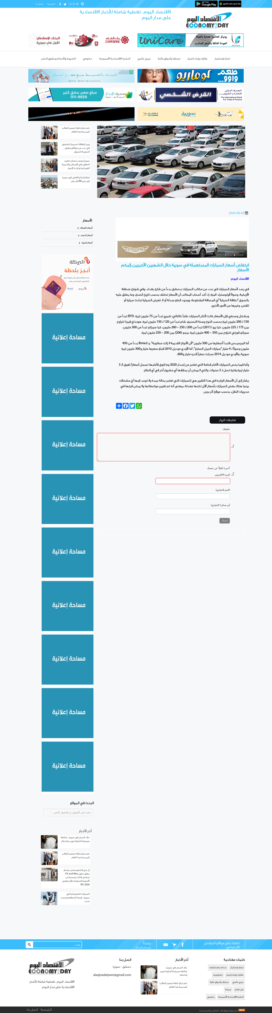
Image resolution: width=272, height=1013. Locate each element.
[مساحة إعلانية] (67, 416)
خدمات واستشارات (217, 967)
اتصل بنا (39, 4)
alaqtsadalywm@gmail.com (112, 975)
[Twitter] (174, 945)
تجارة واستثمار (237, 967)
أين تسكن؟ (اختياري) (220, 505)
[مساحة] (67, 684)
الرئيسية (51, 4)
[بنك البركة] (67, 309)
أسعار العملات (86, 228)
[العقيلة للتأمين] (67, 791)
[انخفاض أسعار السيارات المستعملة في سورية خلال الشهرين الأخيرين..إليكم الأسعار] (171, 197)
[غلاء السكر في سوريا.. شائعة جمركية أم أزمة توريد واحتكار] (149, 978)
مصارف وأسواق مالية (219, 982)
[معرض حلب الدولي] (67, 469)
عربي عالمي (238, 982)
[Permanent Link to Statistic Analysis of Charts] (49, 132)
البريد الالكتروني (222, 474)
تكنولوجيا (218, 975)
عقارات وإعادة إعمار (235, 975)
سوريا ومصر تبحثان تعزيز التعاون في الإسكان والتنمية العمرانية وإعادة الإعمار (76, 164)
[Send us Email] (165, 945)
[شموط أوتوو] (182, 257)
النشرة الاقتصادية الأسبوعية (231, 997)
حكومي (211, 997)
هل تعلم (239, 989)
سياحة (228, 989)
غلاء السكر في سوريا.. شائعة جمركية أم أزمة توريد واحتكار (173, 971)
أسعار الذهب (86, 235)
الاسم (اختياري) (223, 490)
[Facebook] (182, 945)
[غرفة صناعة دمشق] (67, 737)
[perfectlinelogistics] (182, 235)
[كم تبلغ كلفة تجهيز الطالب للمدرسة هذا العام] (149, 993)
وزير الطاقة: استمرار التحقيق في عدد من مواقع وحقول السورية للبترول (76, 148)
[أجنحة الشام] (67, 362)
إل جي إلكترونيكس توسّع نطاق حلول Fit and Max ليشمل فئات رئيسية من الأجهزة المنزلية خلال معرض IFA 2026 (76, 877)
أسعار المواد (87, 243)
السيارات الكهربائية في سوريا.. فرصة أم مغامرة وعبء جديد (75, 898)
